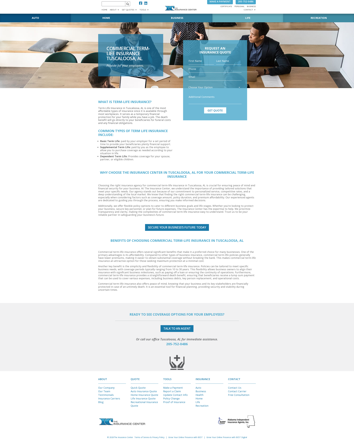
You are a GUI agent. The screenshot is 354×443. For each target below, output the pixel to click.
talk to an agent (177, 328)
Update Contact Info (175, 395)
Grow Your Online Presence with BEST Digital (226, 437)
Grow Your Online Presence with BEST (185, 437)
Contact (248, 10)
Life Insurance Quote (143, 398)
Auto (198, 387)
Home (104, 10)
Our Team (104, 391)
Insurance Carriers (109, 398)
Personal (239, 6)
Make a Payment (173, 387)
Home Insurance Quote (144, 395)
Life (198, 402)
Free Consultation (238, 395)
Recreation (202, 405)
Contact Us (234, 387)
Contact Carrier (237, 391)
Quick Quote (138, 387)
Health (199, 395)
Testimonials (106, 395)
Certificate (226, 6)
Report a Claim (172, 391)
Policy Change (171, 398)
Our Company (106, 387)
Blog (101, 402)
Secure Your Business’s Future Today (177, 227)
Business (251, 6)
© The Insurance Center (120, 437)
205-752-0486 (177, 344)
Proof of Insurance (174, 402)
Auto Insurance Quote (144, 391)
